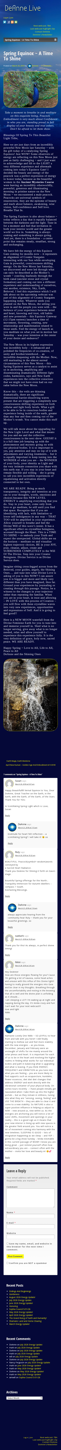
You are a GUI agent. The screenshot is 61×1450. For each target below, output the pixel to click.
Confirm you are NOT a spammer (27, 1263)
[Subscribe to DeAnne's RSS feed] (12, 22)
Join (11, 17)
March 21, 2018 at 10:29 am (25, 939)
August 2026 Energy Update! (22, 1297)
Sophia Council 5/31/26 (19, 1309)
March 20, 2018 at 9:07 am (24, 784)
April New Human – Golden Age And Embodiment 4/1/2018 (30, 765)
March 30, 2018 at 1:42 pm (25, 1029)
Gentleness (14, 1294)
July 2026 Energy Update (20, 1300)
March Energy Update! (19, 1324)
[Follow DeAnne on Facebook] (8, 22)
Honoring (13, 1306)
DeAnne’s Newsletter (47, 1444)
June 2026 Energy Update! (21, 1303)
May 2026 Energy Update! (21, 1312)
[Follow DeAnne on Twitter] (4, 22)
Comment (12, 1187)
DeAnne (35, 66)
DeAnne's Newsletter (42, 35)
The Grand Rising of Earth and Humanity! (28, 1318)
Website (11, 1233)
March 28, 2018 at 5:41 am (24, 965)
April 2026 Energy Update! (21, 1315)
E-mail (10, 1222)
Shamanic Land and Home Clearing (25, 1321)
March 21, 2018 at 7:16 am (27, 908)
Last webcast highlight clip (42, 29)
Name (10, 1212)
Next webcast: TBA (42, 26)
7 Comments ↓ (46, 66)
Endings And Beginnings (20, 1291)
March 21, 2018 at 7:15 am (27, 828)
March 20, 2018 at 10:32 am (25, 855)
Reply (7, 815)
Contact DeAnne (42, 32)
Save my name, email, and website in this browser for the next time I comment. (29, 1246)
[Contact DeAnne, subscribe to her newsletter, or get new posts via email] (15, 22)
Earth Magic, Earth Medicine (18, 761)
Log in (6, 17)
